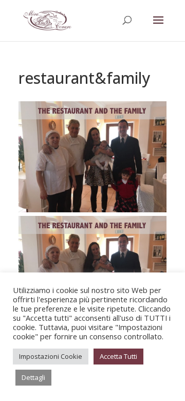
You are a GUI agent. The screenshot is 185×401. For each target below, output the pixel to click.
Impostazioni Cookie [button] (50, 356)
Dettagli (33, 377)
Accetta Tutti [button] (118, 356)
